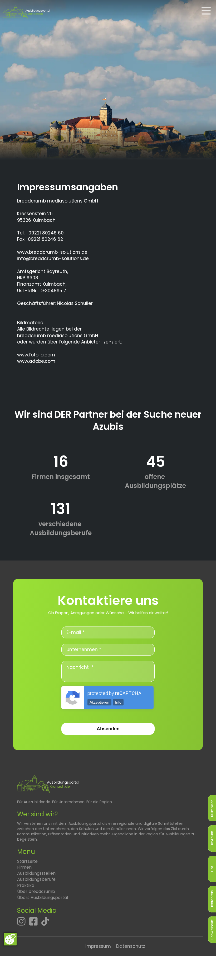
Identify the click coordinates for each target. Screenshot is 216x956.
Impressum (98, 946)
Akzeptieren (99, 702)
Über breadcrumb (36, 891)
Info (118, 702)
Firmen (24, 867)
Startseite (27, 861)
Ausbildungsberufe (36, 879)
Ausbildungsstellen (36, 873)
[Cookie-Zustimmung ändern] (10, 939)
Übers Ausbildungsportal (42, 897)
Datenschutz (130, 946)
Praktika (25, 885)
